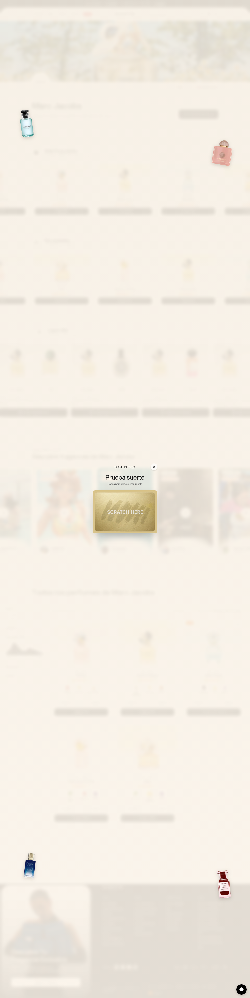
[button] (125, 511)
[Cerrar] (154, 466)
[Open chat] (241, 989)
